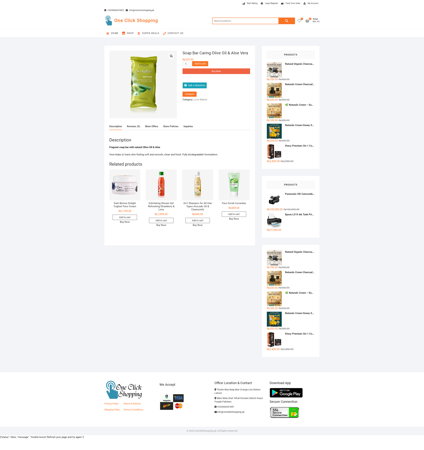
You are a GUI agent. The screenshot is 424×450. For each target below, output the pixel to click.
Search (286, 21)
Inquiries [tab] (188, 126)
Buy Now (216, 71)
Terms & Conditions (133, 409)
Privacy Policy (111, 403)
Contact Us (176, 33)
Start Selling (252, 3)
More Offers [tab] (151, 126)
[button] (171, 56)
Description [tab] (115, 126)
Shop (130, 33)
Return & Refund (132, 403)
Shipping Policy (112, 409)
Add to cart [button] (125, 217)
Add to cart (200, 63)
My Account (313, 3)
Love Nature (200, 99)
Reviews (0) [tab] (133, 126)
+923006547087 (225, 406)
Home (115, 33)
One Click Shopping (136, 20)
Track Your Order (292, 3)
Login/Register (271, 3)
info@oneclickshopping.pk (141, 10)
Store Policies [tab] (171, 126)
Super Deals (150, 33)
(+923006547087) (115, 10)
